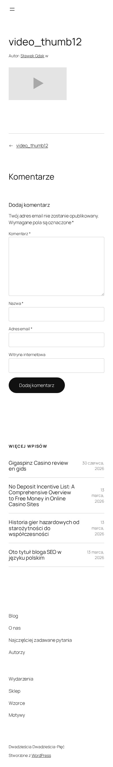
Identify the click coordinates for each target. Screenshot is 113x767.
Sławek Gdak (32, 55)
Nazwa (16, 303)
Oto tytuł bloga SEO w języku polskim (35, 555)
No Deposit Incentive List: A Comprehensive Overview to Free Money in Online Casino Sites (42, 495)
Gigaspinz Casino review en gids (38, 466)
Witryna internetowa (27, 354)
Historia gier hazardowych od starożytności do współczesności (44, 528)
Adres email (20, 328)
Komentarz (20, 233)
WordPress (41, 755)
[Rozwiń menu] (12, 9)
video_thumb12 (32, 145)
